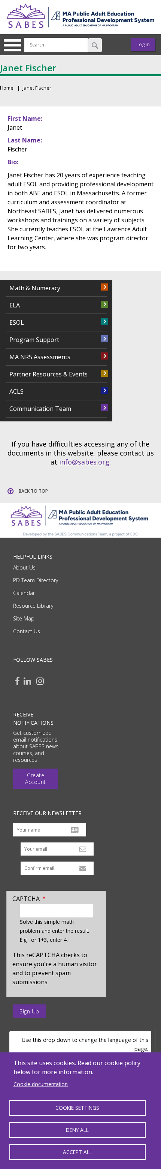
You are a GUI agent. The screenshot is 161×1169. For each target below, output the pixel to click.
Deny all (77, 1129)
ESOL (16, 322)
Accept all (77, 1152)
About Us (24, 567)
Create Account (35, 778)
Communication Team (40, 409)
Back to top (33, 491)
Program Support (34, 340)
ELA (14, 305)
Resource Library (33, 605)
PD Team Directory (35, 580)
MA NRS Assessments (39, 357)
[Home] (80, 29)
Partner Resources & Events (48, 374)
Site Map (23, 618)
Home (6, 87)
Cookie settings (77, 1107)
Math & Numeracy (34, 288)
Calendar (24, 592)
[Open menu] (15, 44)
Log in (143, 44)
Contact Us (26, 631)
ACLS (16, 391)
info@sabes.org (84, 461)
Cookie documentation (40, 1084)
